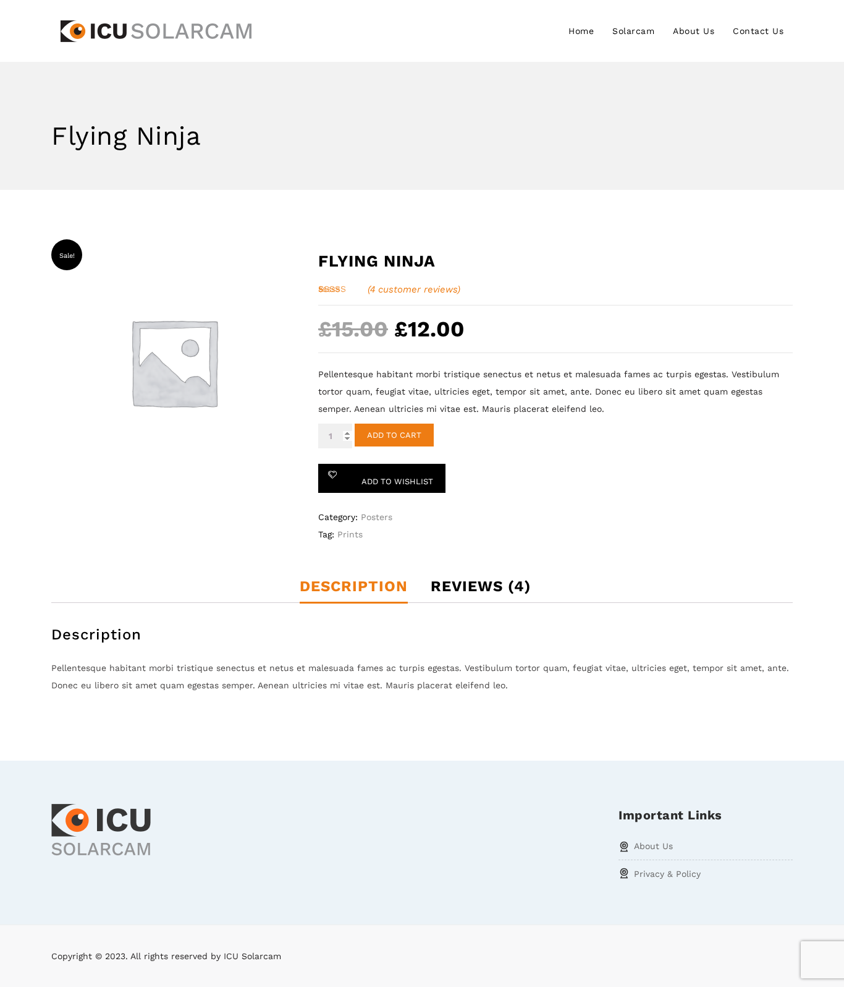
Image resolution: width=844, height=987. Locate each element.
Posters (376, 517)
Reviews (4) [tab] (481, 586)
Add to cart (394, 435)
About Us (693, 31)
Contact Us (758, 31)
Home (581, 31)
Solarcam (633, 31)
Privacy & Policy (667, 874)
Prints (350, 534)
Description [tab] (354, 586)
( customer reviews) (414, 289)
